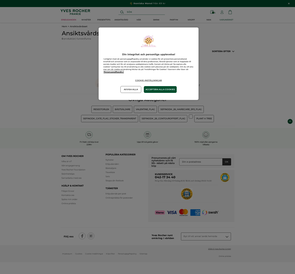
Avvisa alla (131, 89)
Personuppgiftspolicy (113, 72)
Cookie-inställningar (148, 80)
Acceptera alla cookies (160, 89)
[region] (149, 63)
